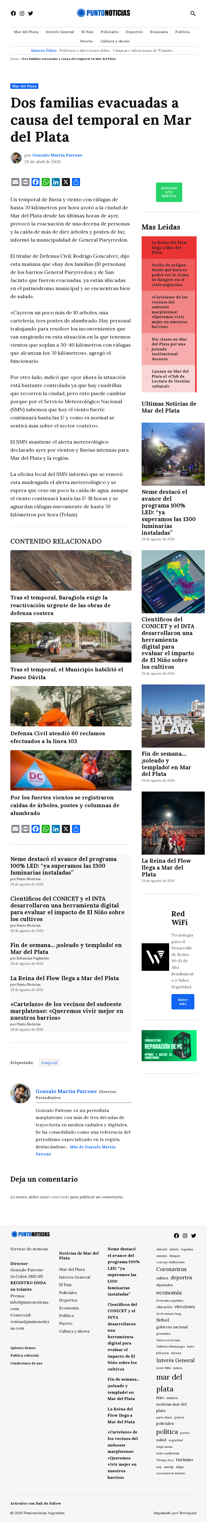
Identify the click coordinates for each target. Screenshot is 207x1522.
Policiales (109, 32)
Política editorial (24, 1355)
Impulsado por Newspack (175, 1513)
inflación (162, 1353)
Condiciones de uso (26, 1363)
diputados (164, 1285)
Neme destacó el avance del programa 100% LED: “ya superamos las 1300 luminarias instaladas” (63, 865)
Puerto (86, 41)
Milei (160, 1398)
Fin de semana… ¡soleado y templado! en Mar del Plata (66, 948)
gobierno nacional (172, 1327)
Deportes (134, 32)
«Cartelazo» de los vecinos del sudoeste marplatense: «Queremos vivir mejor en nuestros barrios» (66, 1010)
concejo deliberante (170, 1262)
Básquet (174, 1256)
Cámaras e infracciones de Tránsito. (143, 50)
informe (176, 1353)
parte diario (164, 1417)
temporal (49, 1062)
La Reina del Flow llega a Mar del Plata (64, 978)
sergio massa (164, 1447)
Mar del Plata (26, 32)
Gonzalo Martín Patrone (57, 155)
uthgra (180, 1467)
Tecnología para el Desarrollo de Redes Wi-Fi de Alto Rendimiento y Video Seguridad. (182, 960)
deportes (181, 1277)
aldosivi (161, 1249)
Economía (159, 32)
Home (14, 59)
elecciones (184, 1306)
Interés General (60, 32)
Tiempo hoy (165, 1460)
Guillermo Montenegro (170, 1346)
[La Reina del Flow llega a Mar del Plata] (173, 824)
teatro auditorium (167, 1453)
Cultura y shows (115, 41)
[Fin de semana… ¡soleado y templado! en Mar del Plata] (173, 717)
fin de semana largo (168, 1313)
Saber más (183, 1002)
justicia (178, 1368)
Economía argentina (169, 1300)
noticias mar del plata (171, 1407)
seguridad (176, 1440)
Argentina (187, 1249)
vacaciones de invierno (170, 1473)
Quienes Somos (23, 1348)
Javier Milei (163, 1368)
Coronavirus (171, 1269)
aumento (161, 1256)
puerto (185, 1433)
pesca (179, 1417)
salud (161, 1439)
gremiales (163, 1333)
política (167, 1432)
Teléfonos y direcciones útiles (84, 50)
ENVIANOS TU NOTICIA (169, 192)
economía (169, 1292)
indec (191, 1346)
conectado (59, 1196)
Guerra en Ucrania (168, 1340)
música (172, 1398)
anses (173, 1249)
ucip (159, 1467)
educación (164, 1307)
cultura (162, 1278)
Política (182, 32)
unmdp (169, 1467)
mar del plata (169, 1382)
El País (87, 32)
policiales (165, 1423)
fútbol (162, 1320)
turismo (184, 1459)
